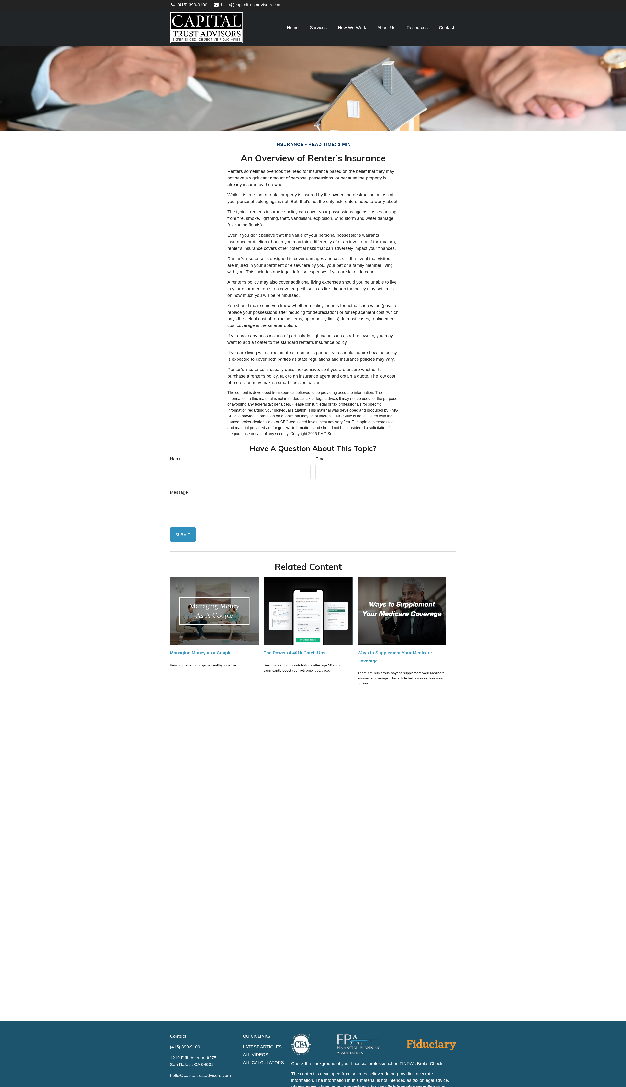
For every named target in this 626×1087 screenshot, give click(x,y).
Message (179, 492)
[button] (293, 27)
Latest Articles (262, 1046)
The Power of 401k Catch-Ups (294, 652)
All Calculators (263, 1062)
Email (320, 458)
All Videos (255, 1054)
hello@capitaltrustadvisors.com (251, 4)
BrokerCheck (429, 1063)
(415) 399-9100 (192, 4)
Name (176, 458)
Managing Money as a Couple (201, 652)
